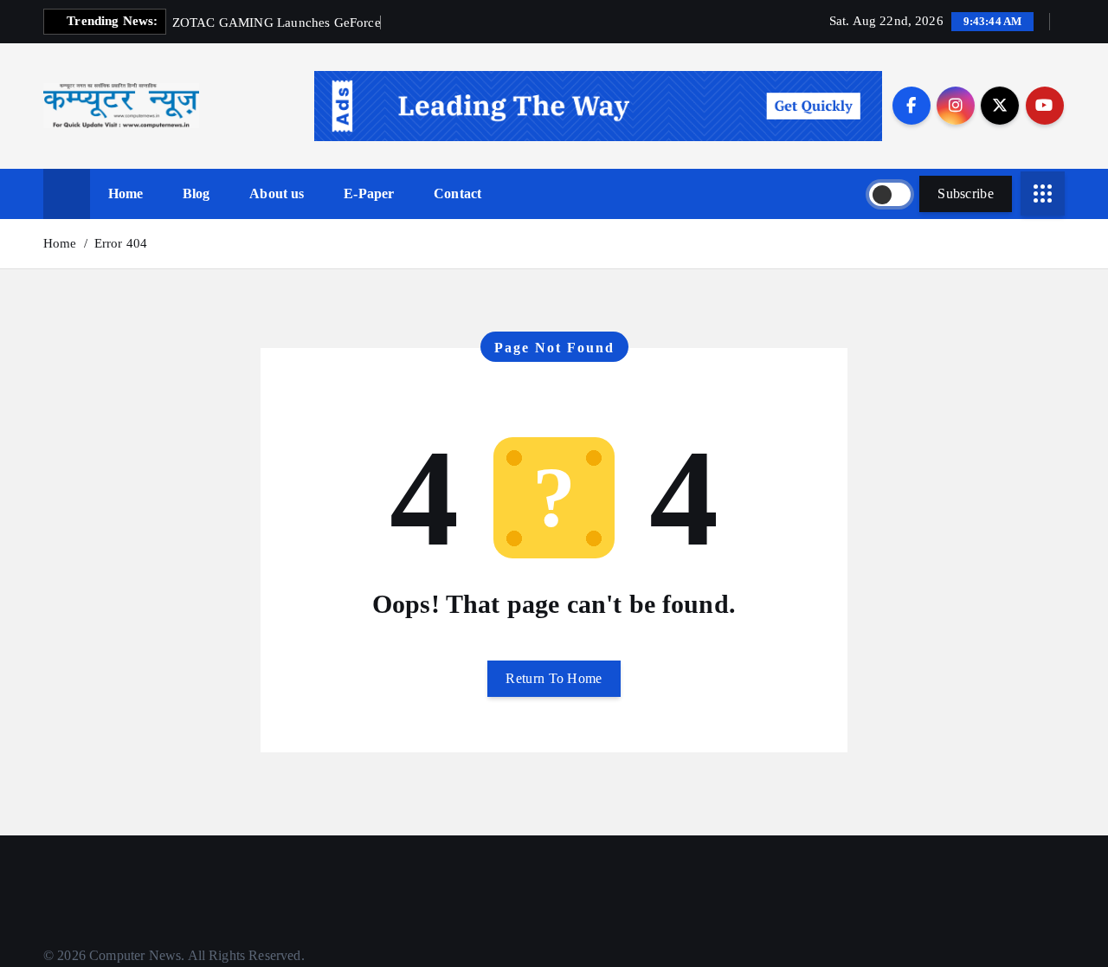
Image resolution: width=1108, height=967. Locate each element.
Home (126, 193)
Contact (457, 193)
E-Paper (369, 193)
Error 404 (120, 243)
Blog (196, 193)
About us (276, 193)
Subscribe (965, 193)
